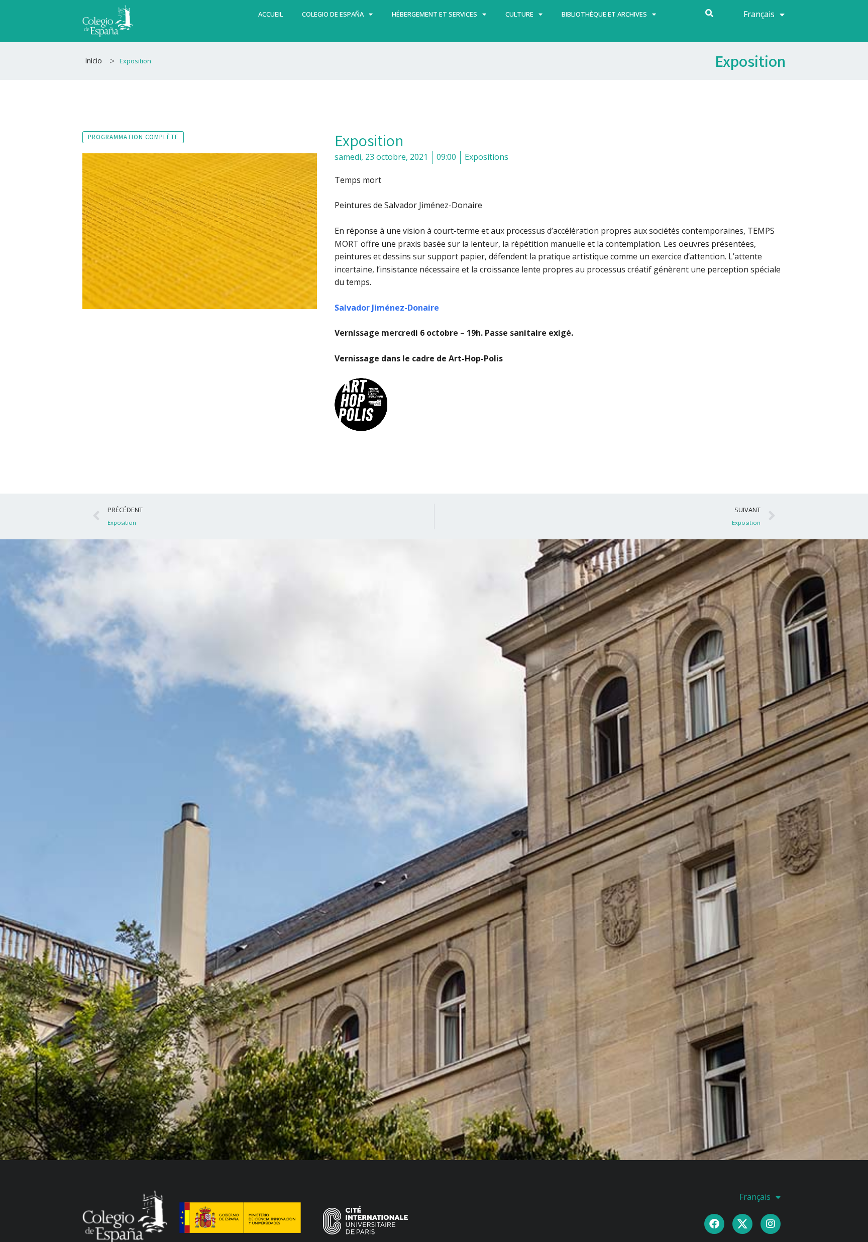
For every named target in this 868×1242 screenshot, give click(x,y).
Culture (519, 14)
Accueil (270, 14)
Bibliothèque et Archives (604, 14)
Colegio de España (333, 14)
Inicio (93, 60)
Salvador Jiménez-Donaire (387, 307)
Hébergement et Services (434, 14)
